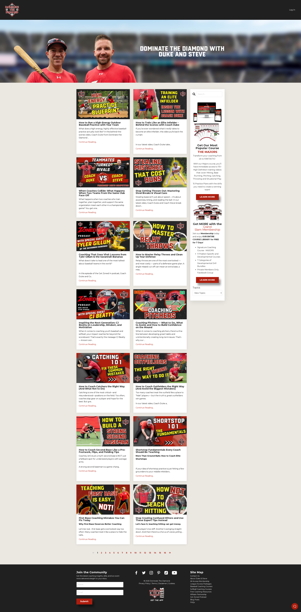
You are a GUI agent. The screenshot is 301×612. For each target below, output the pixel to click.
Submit (84, 601)
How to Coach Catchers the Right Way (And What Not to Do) (102, 387)
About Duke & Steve (198, 578)
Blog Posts (194, 600)
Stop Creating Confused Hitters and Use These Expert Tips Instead (160, 519)
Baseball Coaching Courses (201, 586)
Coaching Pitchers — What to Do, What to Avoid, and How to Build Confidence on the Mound (159, 325)
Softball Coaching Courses (201, 589)
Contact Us (194, 576)
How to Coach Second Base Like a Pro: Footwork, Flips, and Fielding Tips (102, 451)
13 (150, 553)
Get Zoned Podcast (198, 597)
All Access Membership (199, 581)
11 (140, 553)
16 (165, 553)
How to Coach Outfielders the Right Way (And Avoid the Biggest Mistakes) (160, 387)
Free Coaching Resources (200, 592)
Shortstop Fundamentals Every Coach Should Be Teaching (158, 451)
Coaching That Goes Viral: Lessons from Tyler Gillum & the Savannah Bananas (102, 255)
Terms (154, 583)
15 (160, 553)
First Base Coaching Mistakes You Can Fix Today (101, 519)
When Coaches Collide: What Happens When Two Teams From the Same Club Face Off (102, 193)
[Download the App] (157, 594)
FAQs (192, 602)
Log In (292, 10)
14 (155, 553)
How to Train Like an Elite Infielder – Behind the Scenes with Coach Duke (157, 124)
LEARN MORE (207, 197)
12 (145, 553)
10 (135, 553)
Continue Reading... (88, 142)
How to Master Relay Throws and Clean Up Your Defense (159, 255)
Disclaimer (162, 583)
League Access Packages (200, 584)
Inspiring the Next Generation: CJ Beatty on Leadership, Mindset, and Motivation (100, 325)
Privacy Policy (144, 583)
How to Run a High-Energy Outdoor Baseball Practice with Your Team (100, 124)
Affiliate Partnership (198, 594)
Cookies (171, 583)
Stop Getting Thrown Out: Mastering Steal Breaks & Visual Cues (158, 192)
